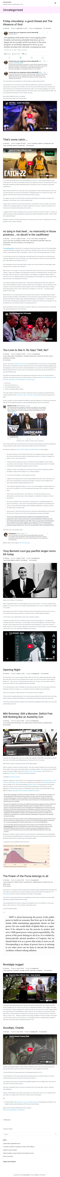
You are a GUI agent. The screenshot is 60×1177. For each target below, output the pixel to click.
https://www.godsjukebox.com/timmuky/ (14, 1109)
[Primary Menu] (55, 3)
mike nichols (14, 242)
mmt (23, 722)
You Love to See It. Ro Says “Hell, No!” (26, 350)
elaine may (48, 240)
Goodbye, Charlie (13, 1027)
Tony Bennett (23, 560)
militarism (40, 143)
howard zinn (21, 145)
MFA (47, 356)
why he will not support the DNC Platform (28, 449)
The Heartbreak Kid (8, 248)
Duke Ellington (11, 560)
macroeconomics (27, 882)
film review (35, 238)
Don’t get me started (14, 777)
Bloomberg (46, 782)
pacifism (17, 560)
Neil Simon (21, 242)
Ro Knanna (12, 358)
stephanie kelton (47, 722)
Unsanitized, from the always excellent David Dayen (25, 790)
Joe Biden (26, 356)
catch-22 (15, 145)
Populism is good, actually (10, 1150)
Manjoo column (32, 784)
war (53, 143)
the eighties (39, 970)
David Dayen (10, 722)
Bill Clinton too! (14, 773)
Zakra (36, 1175)
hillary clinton (10, 356)
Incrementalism (19, 356)
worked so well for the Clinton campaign (27, 395)
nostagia (22, 970)
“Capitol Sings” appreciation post (11, 1143)
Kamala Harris (32, 356)
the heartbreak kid (29, 242)
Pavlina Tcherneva (38, 722)
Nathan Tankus (29, 722)
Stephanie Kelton (47, 780)
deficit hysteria (18, 882)
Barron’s (53, 782)
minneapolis (16, 970)
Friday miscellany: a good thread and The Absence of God (18, 1153)
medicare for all (41, 356)
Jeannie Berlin (6, 242)
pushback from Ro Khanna (20, 363)
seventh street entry (30, 970)
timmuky (7, 28)
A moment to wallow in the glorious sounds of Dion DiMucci (18, 1146)
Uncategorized (38, 28)
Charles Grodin (25, 240)
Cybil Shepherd (34, 240)
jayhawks (9, 970)
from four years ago (24, 542)
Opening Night (11, 669)
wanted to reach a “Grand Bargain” (33, 771)
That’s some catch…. (15, 139)
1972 (8, 240)
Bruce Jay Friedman (16, 240)
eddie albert (42, 240)
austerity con (10, 882)
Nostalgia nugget (13, 964)
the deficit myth (46, 882)
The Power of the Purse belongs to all (25, 876)
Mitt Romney (18, 722)
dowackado (7, 2)
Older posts (7, 1119)
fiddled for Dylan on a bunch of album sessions (25, 1102)
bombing (34, 143)
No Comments (47, 28)
